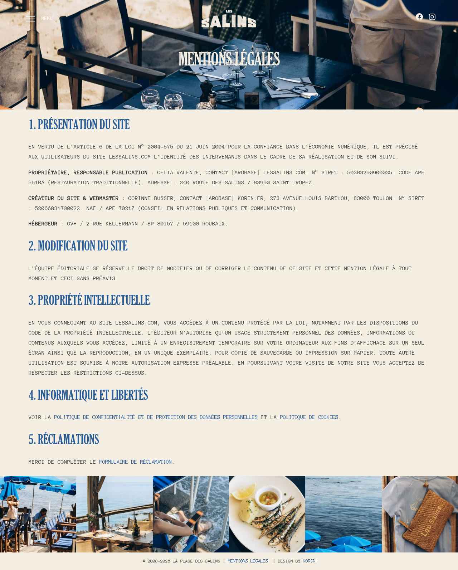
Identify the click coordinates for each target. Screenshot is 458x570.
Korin (309, 561)
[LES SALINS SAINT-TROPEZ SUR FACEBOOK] (419, 17)
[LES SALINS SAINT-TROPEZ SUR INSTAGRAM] (432, 17)
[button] (38, 514)
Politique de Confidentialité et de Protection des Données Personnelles (156, 417)
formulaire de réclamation (135, 462)
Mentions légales (248, 561)
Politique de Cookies (309, 417)
